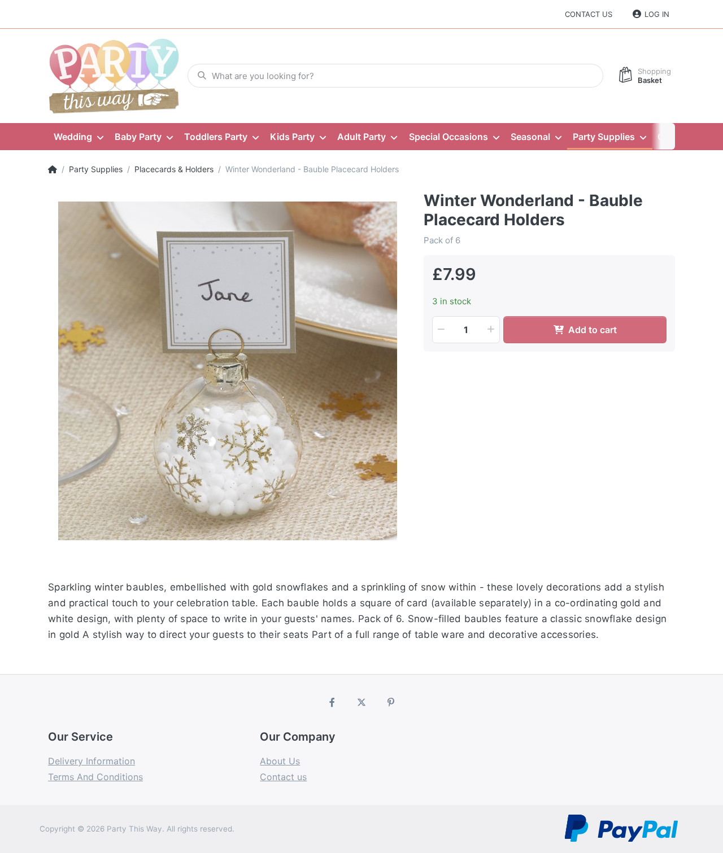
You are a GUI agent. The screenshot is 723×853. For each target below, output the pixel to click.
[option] (227, 370)
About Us (280, 761)
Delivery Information (91, 761)
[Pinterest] (390, 702)
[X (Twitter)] (361, 702)
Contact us (588, 14)
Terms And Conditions (95, 776)
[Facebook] (332, 702)
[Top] (52, 169)
